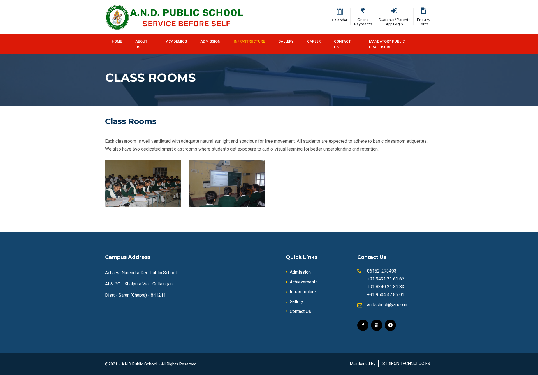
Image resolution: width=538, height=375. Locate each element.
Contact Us (342, 44)
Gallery (286, 41)
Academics (176, 41)
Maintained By (362, 363)
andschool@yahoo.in (387, 304)
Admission (210, 41)
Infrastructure (249, 41)
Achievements (304, 282)
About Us (141, 44)
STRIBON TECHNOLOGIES (406, 363)
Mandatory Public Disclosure (387, 44)
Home (117, 41)
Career (314, 41)
